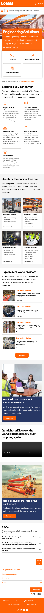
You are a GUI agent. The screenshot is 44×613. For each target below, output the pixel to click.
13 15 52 (37, 594)
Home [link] (3, 81)
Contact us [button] (36, 590)
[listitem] (12, 58)
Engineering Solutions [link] (27, 81)
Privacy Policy (31, 604)
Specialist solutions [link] (13, 81)
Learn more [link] (7, 227)
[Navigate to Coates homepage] (7, 4)
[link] (32, 594)
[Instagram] (18, 610)
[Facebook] (24, 610)
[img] (22, 27)
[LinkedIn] (21, 610)
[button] (7, 3)
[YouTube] (27, 610)
